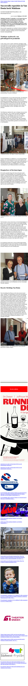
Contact (12, 1)
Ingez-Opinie (3, 2)
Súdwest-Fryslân (21, 1)
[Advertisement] (14, 365)
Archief (15, 1)
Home (2, 1)
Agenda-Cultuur (6, 1)
